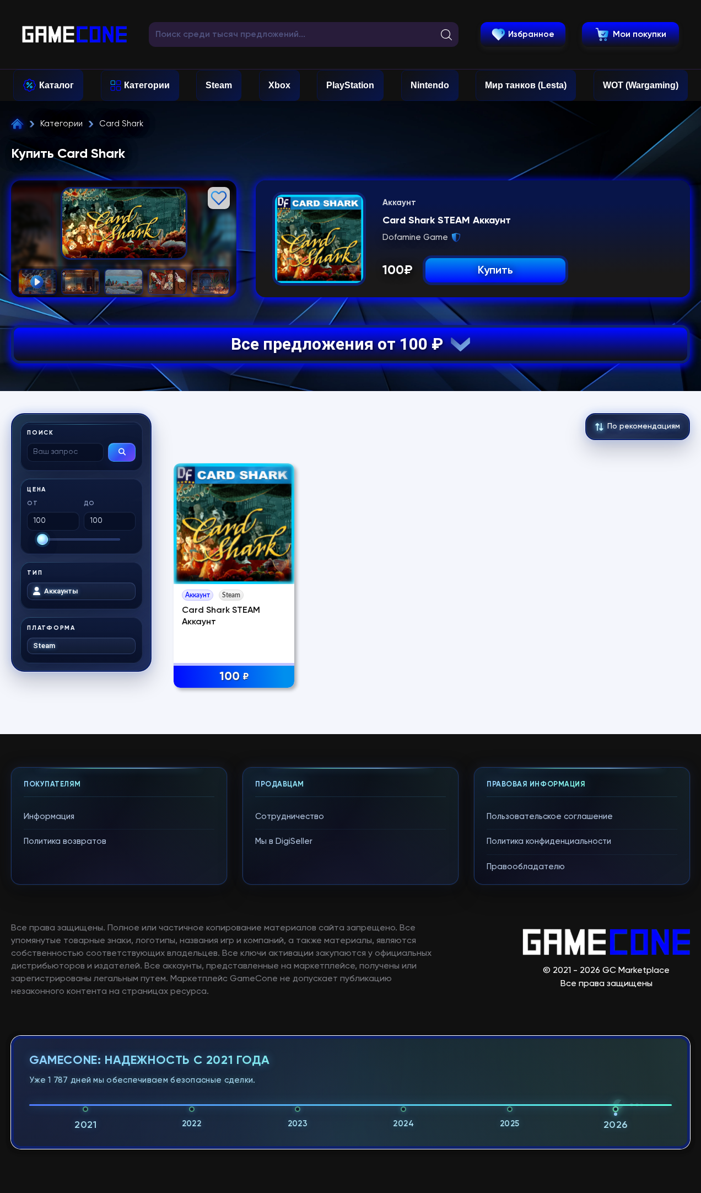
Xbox (279, 85)
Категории (147, 85)
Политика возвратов (65, 841)
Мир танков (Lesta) (526, 85)
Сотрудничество (289, 816)
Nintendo (430, 85)
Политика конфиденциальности (549, 841)
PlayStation (350, 85)
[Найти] (122, 452)
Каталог (56, 85)
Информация (49, 816)
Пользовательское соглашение (550, 816)
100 (234, 677)
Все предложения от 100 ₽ (341, 344)
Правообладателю (526, 867)
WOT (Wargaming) (640, 85)
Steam (219, 85)
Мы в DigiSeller (283, 841)
